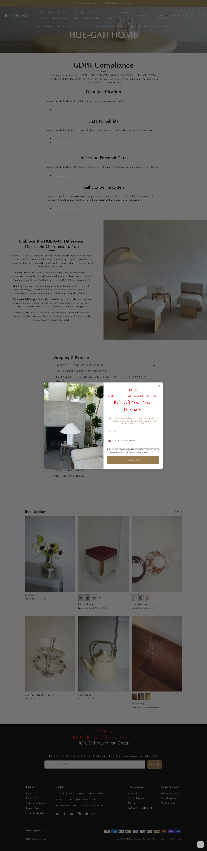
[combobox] (112, 440)
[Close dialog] (158, 386)
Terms (145, 452)
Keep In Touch (133, 460)
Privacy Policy (138, 452)
